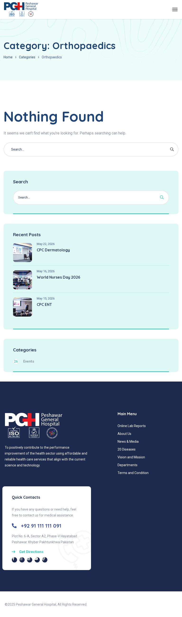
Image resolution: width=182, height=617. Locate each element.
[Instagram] (22, 559)
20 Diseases (127, 449)
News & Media (128, 441)
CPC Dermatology (53, 250)
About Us (124, 434)
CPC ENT (44, 304)
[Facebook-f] (14, 559)
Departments (127, 465)
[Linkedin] (29, 559)
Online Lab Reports (132, 426)
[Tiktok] (44, 559)
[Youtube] (37, 559)
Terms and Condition (133, 473)
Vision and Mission (131, 457)
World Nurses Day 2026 (58, 277)
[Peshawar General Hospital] (21, 9)
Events (24, 361)
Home (8, 57)
